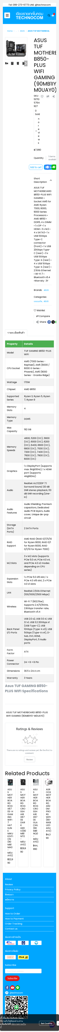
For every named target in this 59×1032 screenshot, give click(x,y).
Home (9, 31)
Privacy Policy (12, 889)
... (16, 31)
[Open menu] (7, 15)
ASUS (22, 31)
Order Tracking (13, 923)
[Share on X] (53, 322)
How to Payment (14, 918)
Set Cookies (46, 1023)
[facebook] (7, 987)
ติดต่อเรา (9, 894)
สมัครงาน (9, 899)
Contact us (11, 928)
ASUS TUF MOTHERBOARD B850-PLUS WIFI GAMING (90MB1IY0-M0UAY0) (27, 714)
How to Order (12, 913)
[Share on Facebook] (49, 322)
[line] (17, 987)
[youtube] (12, 987)
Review (29, 759)
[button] (49, 15)
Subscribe (12, 978)
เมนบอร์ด (38, 301)
